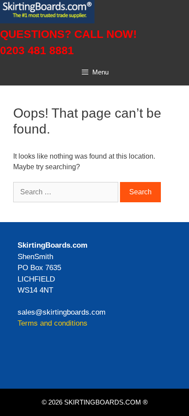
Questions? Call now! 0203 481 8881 (68, 42)
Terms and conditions (52, 323)
